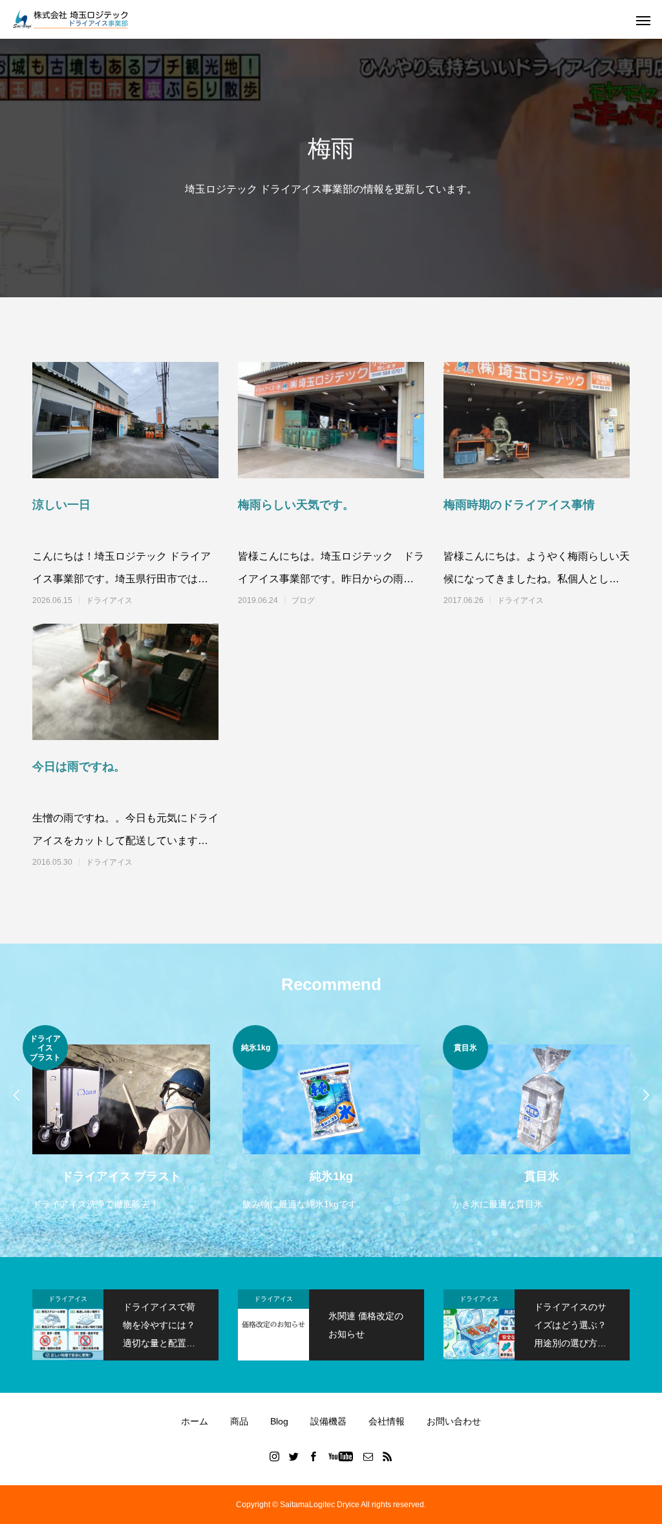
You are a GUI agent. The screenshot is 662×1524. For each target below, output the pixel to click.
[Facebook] (313, 1456)
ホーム (194, 1421)
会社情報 (386, 1421)
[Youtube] (341, 1456)
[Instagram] (274, 1456)
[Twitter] (294, 1456)
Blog (279, 1421)
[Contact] (368, 1456)
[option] (121, 1119)
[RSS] (387, 1456)
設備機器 (328, 1421)
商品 (239, 1421)
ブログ (303, 600)
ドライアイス (109, 600)
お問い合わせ (454, 1421)
